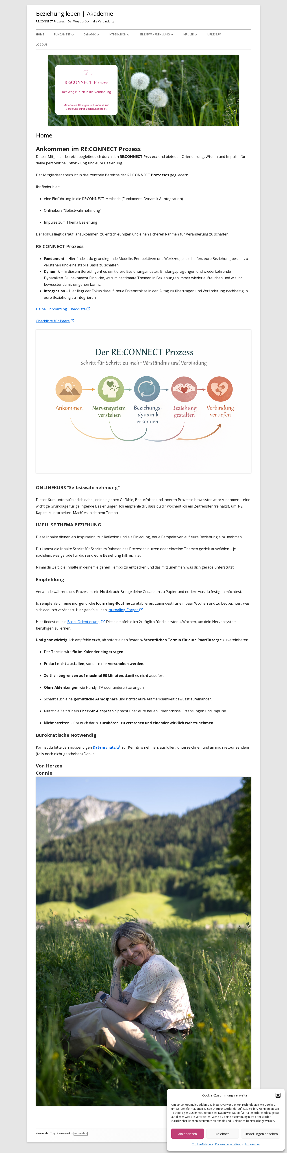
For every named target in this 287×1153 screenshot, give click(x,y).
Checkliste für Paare (55, 320)
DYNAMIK (90, 34)
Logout (41, 44)
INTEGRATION (117, 34)
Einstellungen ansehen (261, 1133)
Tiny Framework (60, 1133)
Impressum (252, 1144)
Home (40, 34)
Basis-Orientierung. (86, 621)
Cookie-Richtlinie (202, 1144)
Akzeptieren (187, 1133)
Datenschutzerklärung (229, 1144)
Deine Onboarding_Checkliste (63, 309)
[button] (278, 1095)
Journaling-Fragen (126, 609)
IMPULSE (188, 34)
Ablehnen (222, 1133)
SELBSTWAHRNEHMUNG (154, 34)
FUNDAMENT (62, 34)
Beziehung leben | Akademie (74, 13)
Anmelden (80, 1133)
